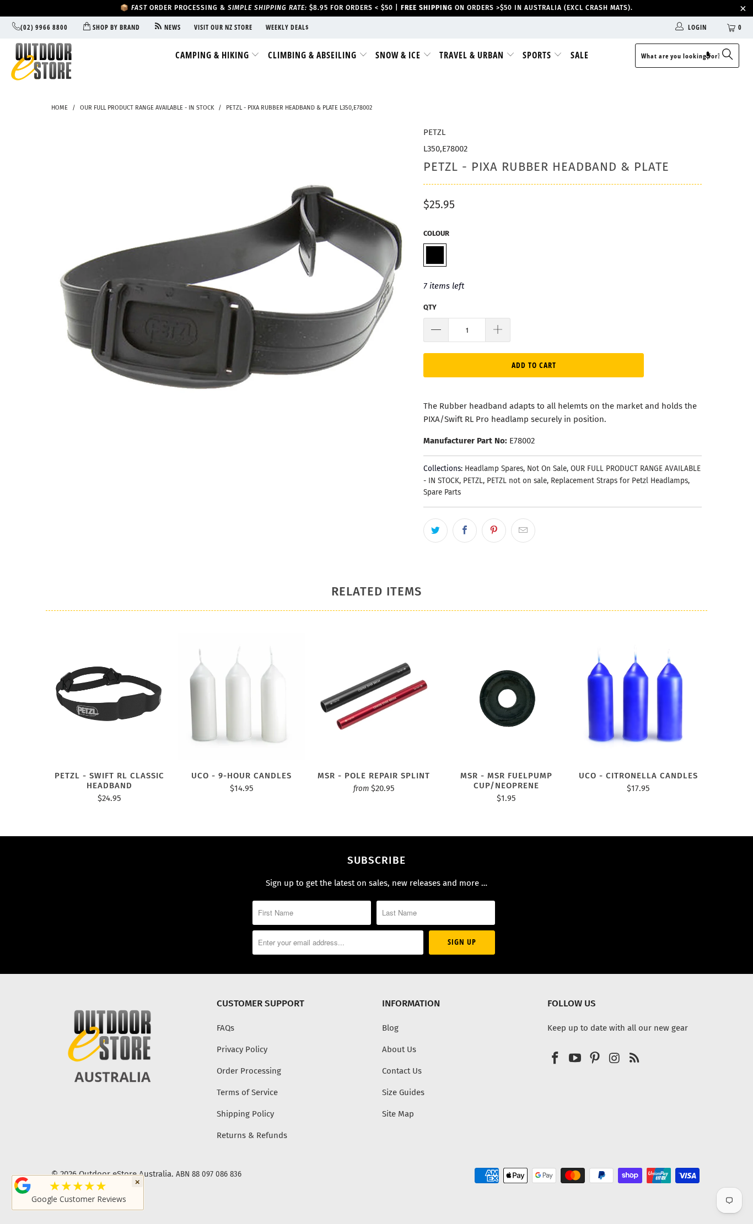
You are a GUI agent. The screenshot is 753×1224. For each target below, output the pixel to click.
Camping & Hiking (213, 55)
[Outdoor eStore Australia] (66, 62)
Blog (390, 1028)
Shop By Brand (115, 27)
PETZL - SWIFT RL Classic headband (109, 696)
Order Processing (249, 1071)
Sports (538, 55)
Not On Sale (547, 468)
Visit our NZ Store (223, 27)
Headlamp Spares (494, 468)
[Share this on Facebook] (465, 530)
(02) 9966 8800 (44, 27)
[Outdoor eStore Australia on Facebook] (555, 1059)
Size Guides (403, 1092)
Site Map (398, 1114)
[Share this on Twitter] (435, 530)
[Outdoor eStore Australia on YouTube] (575, 1059)
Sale (580, 55)
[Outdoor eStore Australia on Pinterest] (595, 1059)
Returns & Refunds (252, 1135)
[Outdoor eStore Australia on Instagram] (614, 1059)
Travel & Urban (472, 55)
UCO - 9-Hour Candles (241, 696)
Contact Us (402, 1071)
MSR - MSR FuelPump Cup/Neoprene (506, 696)
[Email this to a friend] (523, 530)
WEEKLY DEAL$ (287, 27)
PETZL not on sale (517, 480)
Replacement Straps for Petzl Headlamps (619, 480)
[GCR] (23, 1185)
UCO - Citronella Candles (638, 696)
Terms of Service (247, 1092)
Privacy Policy (242, 1049)
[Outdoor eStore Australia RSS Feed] (634, 1059)
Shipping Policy (245, 1114)
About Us (399, 1049)
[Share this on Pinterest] (494, 530)
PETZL (434, 132)
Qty (430, 307)
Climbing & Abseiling (313, 55)
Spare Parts (442, 492)
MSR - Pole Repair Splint (373, 696)
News (172, 27)
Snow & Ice (399, 55)
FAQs (225, 1028)
